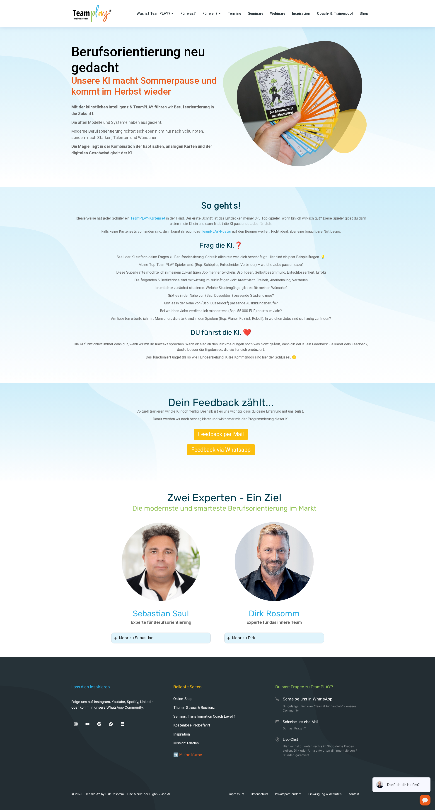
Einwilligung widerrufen (325, 794)
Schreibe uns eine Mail (300, 722)
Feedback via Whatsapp (221, 450)
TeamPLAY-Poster (216, 231)
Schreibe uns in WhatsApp (308, 699)
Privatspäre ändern (288, 794)
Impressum (236, 794)
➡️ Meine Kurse (187, 754)
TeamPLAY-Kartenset (147, 218)
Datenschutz (259, 794)
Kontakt (353, 794)
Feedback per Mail (221, 434)
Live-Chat (290, 739)
